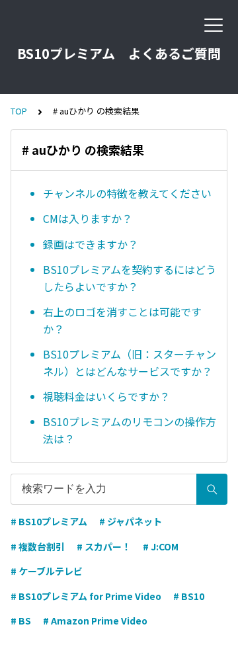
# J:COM (160, 546)
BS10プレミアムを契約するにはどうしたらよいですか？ (129, 277)
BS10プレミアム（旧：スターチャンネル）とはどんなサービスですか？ (129, 362)
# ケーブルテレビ (47, 571)
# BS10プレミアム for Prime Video (86, 596)
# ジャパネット (130, 521)
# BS (21, 620)
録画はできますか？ (90, 244)
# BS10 (188, 596)
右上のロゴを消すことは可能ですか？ (122, 320)
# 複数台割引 (38, 546)
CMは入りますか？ (87, 218)
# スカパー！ (104, 546)
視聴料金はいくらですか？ (106, 396)
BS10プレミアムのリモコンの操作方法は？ (129, 430)
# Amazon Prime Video (95, 620)
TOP (19, 111)
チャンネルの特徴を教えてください (127, 193)
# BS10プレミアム (49, 521)
